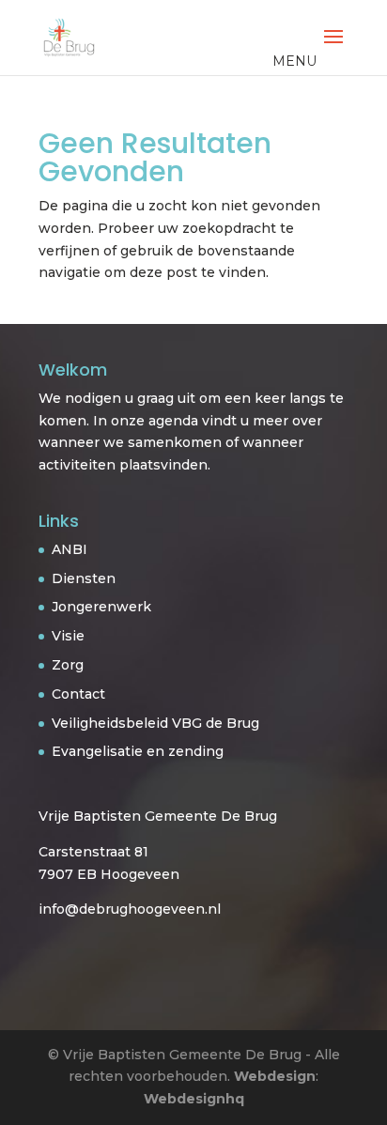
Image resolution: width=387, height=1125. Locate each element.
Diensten (84, 578)
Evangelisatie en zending (138, 751)
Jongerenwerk (101, 606)
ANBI (69, 549)
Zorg (68, 664)
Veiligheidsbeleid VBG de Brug (155, 723)
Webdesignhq (194, 1098)
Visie (68, 635)
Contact (78, 694)
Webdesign (275, 1076)
